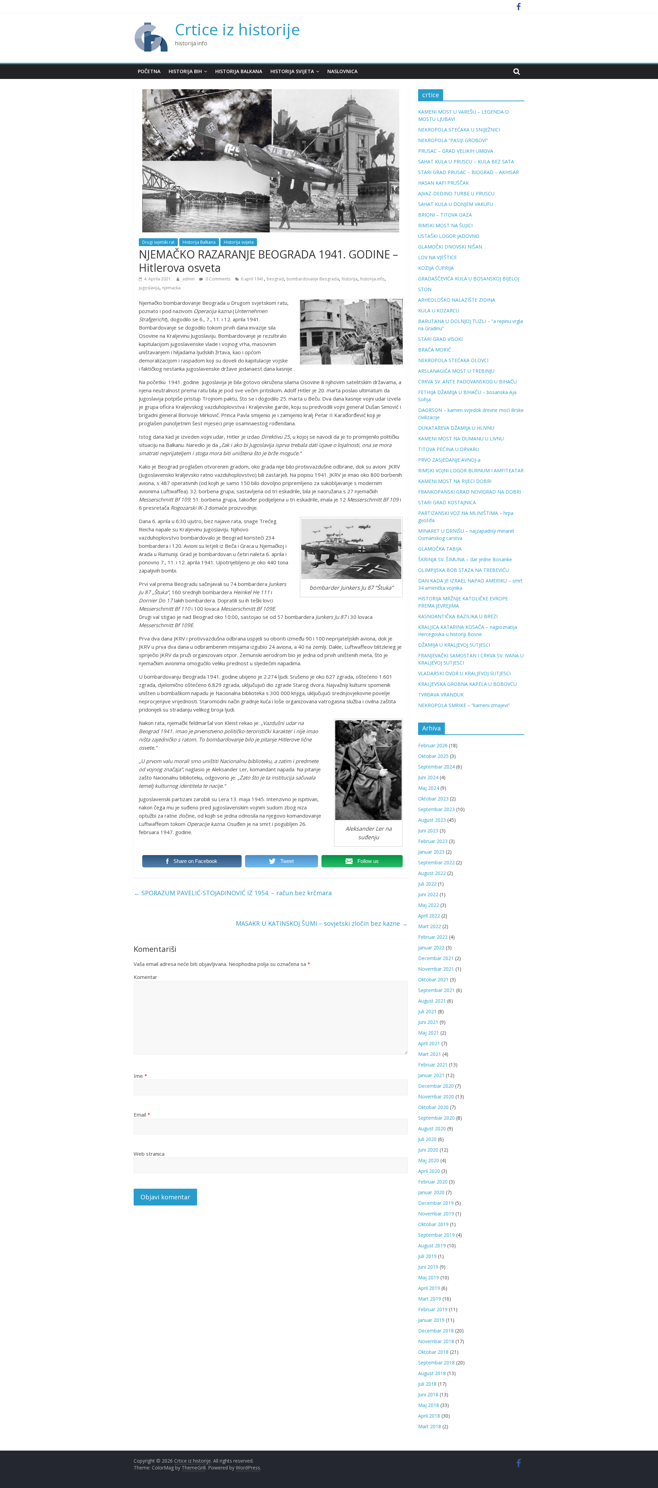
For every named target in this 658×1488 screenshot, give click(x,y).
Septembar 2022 (436, 862)
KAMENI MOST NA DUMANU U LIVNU (461, 438)
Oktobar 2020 (433, 1107)
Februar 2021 (433, 1064)
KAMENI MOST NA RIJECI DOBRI (454, 481)
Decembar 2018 (436, 1330)
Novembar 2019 (436, 1213)
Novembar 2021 (436, 969)
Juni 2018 (428, 1394)
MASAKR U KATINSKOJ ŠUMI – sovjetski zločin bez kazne (322, 923)
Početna (149, 71)
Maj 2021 (428, 1032)
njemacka (171, 288)
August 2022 (432, 873)
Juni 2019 (428, 1267)
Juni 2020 (428, 1149)
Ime (140, 1075)
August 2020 (432, 1128)
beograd (275, 279)
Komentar (145, 976)
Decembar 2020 (436, 1086)
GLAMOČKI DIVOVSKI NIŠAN (450, 246)
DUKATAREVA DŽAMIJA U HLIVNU (456, 428)
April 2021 (429, 1043)
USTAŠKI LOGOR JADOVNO (448, 236)
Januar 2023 (431, 852)
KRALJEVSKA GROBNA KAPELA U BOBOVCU (467, 684)
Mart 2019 (429, 1298)
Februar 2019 (433, 1309)
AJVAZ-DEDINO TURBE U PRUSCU (456, 193)
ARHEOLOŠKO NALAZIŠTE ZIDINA (456, 300)
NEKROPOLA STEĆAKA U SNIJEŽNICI (459, 129)
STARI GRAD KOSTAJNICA (447, 502)
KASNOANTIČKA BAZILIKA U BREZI (458, 616)
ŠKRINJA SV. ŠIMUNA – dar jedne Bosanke (465, 559)
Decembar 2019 (436, 1203)
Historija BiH (185, 71)
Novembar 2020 (436, 1096)
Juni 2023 (428, 830)
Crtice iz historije (237, 29)
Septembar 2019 (436, 1235)
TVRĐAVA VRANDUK (441, 694)
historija (349, 279)
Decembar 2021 (436, 958)
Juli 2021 (427, 1011)
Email (142, 1114)
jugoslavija (149, 288)
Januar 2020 (431, 1192)
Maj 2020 (428, 1160)
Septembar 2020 (436, 1118)
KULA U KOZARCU (438, 310)
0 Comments (217, 279)
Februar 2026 (433, 745)
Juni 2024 (428, 777)
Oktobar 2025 (433, 756)
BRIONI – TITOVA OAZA (445, 214)
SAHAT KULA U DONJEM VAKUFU (455, 204)
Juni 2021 (428, 1022)
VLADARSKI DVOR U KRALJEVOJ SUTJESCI (464, 673)
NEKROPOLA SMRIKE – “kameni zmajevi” (464, 705)
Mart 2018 (429, 1426)
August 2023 (432, 820)
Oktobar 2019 (433, 1224)
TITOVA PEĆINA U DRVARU (448, 449)
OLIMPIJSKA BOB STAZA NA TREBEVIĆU (463, 570)
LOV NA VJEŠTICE (437, 257)
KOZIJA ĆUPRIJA (436, 268)
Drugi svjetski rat (158, 242)
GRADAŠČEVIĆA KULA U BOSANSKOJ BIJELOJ (468, 278)
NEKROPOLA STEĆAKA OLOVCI (453, 360)
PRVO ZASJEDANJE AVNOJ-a (449, 460)
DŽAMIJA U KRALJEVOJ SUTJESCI (454, 645)
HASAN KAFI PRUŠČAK (443, 183)
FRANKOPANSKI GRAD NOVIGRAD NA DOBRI (469, 491)
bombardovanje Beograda (313, 279)
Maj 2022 (428, 905)
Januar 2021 (431, 1075)
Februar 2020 (433, 1181)
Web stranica (149, 1153)
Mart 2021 (429, 1054)
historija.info (372, 279)
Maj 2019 (428, 1277)
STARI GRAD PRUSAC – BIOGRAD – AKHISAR (468, 172)
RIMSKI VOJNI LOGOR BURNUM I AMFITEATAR (471, 470)
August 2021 (432, 1000)
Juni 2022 (428, 894)
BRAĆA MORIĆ (434, 349)
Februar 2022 (433, 937)
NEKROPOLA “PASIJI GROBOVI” (453, 140)
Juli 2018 (427, 1384)
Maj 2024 (428, 788)
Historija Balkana (238, 71)
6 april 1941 (252, 279)
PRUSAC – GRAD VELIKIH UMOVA (455, 151)
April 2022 (429, 915)
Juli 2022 (427, 883)
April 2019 (429, 1288)
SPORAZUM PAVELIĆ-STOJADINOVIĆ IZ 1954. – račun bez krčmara (233, 893)
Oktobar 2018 (433, 1352)
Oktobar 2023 (433, 798)
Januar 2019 (431, 1320)
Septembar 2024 (436, 766)
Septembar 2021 (436, 990)
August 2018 (432, 1373)
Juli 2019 (427, 1256)
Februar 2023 (433, 841)
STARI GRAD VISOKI (440, 339)
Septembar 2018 (436, 1362)
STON (424, 289)
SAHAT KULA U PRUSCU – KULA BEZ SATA (466, 161)
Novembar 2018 (436, 1341)
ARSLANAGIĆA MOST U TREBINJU (456, 371)
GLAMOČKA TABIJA (440, 548)
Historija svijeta (292, 71)
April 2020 (429, 1171)
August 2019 (432, 1245)
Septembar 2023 (436, 809)
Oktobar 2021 (433, 979)
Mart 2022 (429, 926)
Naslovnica (342, 71)
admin (189, 279)
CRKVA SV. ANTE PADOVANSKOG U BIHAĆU (467, 381)
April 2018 (429, 1415)
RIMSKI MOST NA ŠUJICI (445, 225)
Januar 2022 (431, 947)
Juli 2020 (427, 1139)
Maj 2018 (428, 1405)
